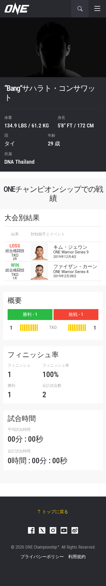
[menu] (97, 9)
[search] (80, 8)
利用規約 (77, 556)
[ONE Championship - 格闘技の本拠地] (16, 8)
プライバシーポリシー (42, 556)
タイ (9, 143)
